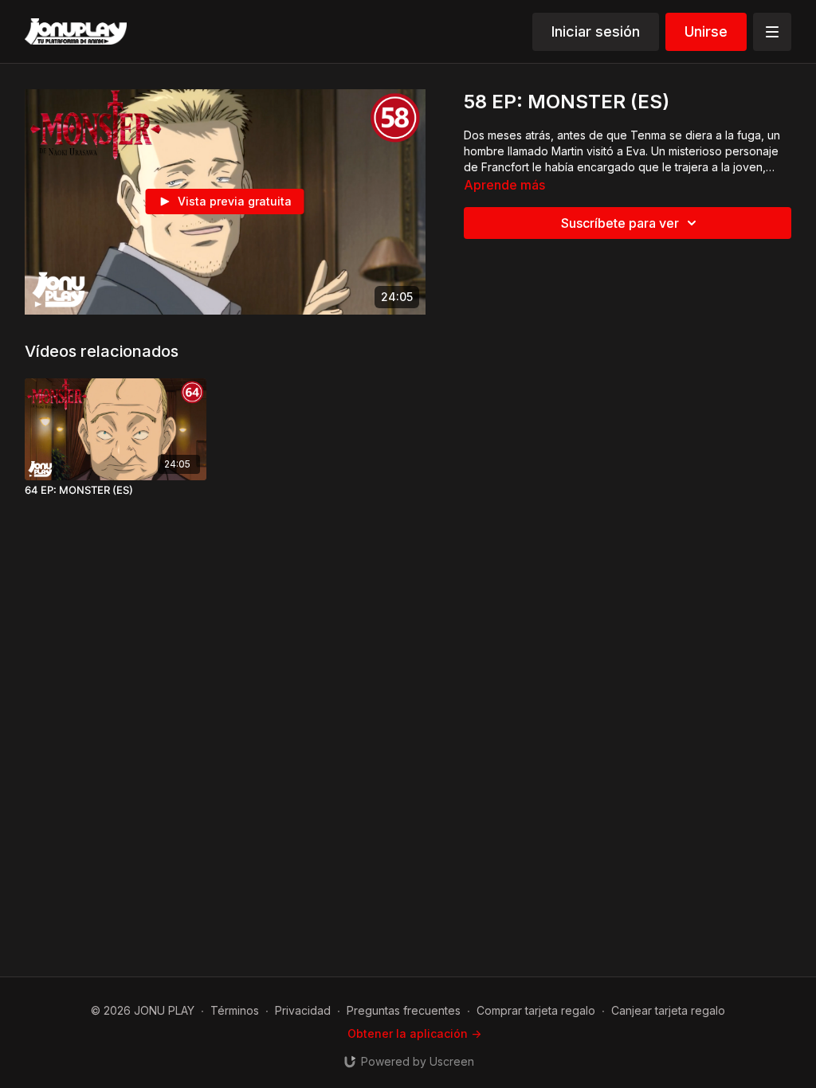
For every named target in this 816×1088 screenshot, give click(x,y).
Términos (234, 1010)
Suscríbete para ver (620, 223)
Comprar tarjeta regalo (536, 1010)
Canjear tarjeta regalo (668, 1010)
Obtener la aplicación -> (414, 1033)
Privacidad (303, 1010)
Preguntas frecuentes (404, 1010)
